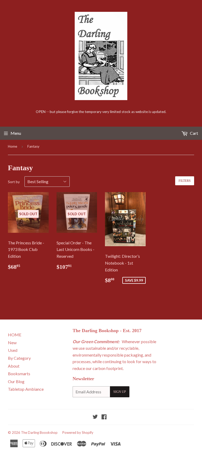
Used (12, 350)
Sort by (14, 181)
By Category (19, 358)
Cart (193, 133)
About (13, 365)
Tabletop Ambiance (26, 389)
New (12, 342)
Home (12, 146)
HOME (14, 334)
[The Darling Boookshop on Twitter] (95, 417)
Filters (185, 181)
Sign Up (119, 392)
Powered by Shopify (77, 432)
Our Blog (16, 381)
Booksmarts (19, 373)
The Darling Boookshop (39, 432)
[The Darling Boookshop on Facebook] (104, 417)
